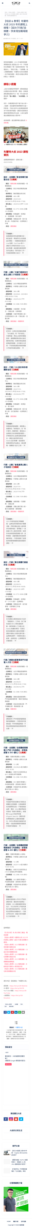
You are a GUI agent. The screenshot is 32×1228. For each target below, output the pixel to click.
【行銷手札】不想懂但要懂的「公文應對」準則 (19, 1170)
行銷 (21, 1004)
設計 (6, 1006)
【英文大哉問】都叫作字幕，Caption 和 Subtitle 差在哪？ (19, 1153)
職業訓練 (13, 184)
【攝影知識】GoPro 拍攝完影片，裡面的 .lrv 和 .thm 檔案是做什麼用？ (19, 1162)
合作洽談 (23, 1221)
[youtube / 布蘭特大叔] (16, 1119)
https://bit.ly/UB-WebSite (18, 986)
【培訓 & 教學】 (12, 12)
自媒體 (16, 1004)
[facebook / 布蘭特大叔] (6, 1119)
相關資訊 (21, 321)
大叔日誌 (21, 1225)
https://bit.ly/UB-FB (17, 988)
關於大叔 (15, 1221)
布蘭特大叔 (7, 38)
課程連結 (13, 226)
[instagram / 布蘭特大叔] (11, 1119)
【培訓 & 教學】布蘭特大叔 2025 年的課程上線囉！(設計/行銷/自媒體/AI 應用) (16, 939)
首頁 (6, 12)
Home (9, 1221)
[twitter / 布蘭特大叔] (21, 1119)
